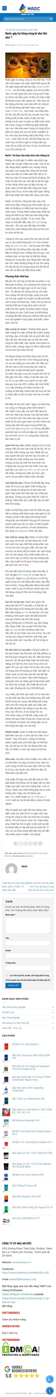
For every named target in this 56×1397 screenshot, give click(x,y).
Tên (7, 938)
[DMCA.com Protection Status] (20, 1348)
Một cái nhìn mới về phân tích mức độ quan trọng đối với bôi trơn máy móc (41, 886)
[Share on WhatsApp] (15, 843)
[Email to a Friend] (30, 843)
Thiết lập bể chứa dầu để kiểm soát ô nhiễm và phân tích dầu (15, 886)
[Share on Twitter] (25, 843)
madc (36, 45)
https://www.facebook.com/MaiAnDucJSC (25, 1272)
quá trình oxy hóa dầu (34, 469)
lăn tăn (24, 435)
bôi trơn (30, 428)
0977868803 (11, 1312)
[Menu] (4, 8)
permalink (29, 856)
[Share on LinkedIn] (40, 843)
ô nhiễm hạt (16, 111)
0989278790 (11, 1326)
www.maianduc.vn (21, 1262)
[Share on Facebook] (20, 843)
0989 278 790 (27, 14)
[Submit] (51, 19)
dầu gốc (36, 222)
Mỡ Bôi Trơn (8, 1012)
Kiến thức (33, 30)
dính (34, 242)
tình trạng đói (24, 574)
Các (12, 796)
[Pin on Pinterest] (35, 843)
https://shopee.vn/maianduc (18, 1294)
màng (23, 428)
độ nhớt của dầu (19, 245)
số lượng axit (21, 530)
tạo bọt (13, 629)
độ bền (11, 428)
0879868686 (11, 1339)
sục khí (24, 612)
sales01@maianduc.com (22, 1279)
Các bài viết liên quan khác (16, 30)
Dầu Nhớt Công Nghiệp (14, 1007)
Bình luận (10, 915)
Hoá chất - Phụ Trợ (11, 1028)
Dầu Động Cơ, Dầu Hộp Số (15, 1022)
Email (8, 950)
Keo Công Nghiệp (11, 1017)
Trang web (10, 963)
